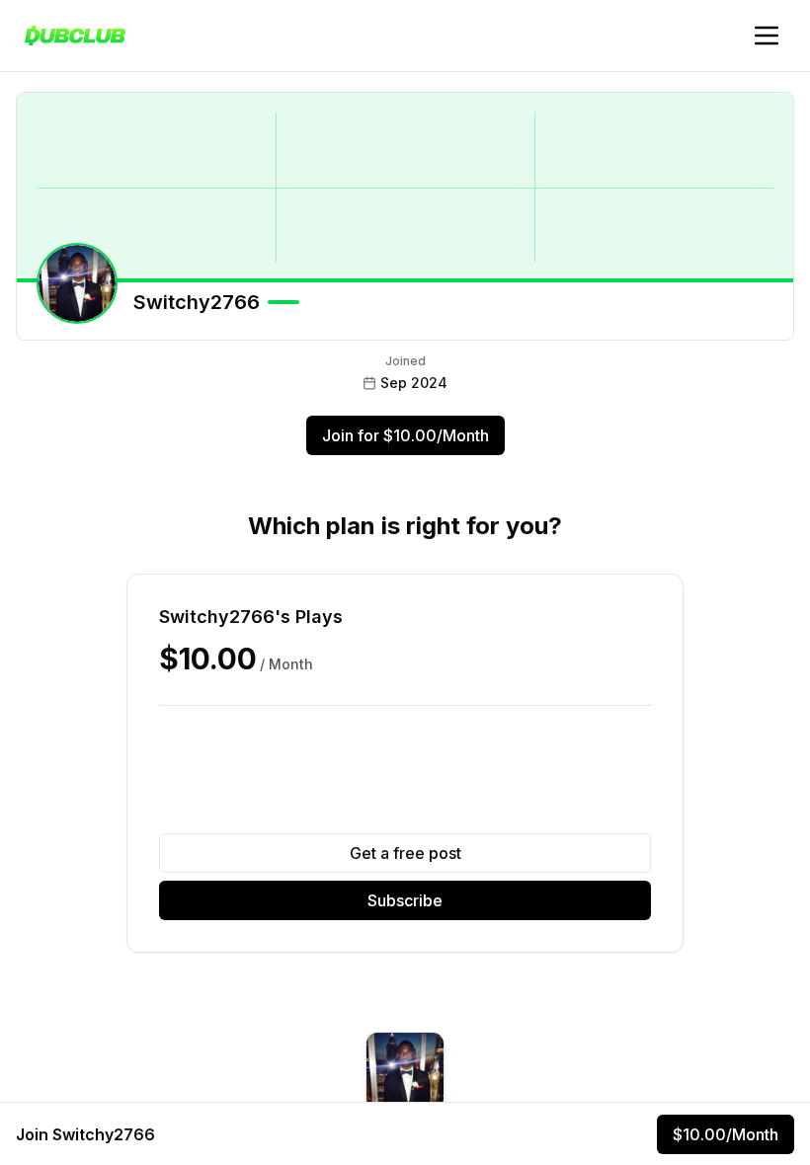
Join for (405, 435)
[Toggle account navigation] (766, 35)
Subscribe (405, 900)
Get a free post (405, 853)
